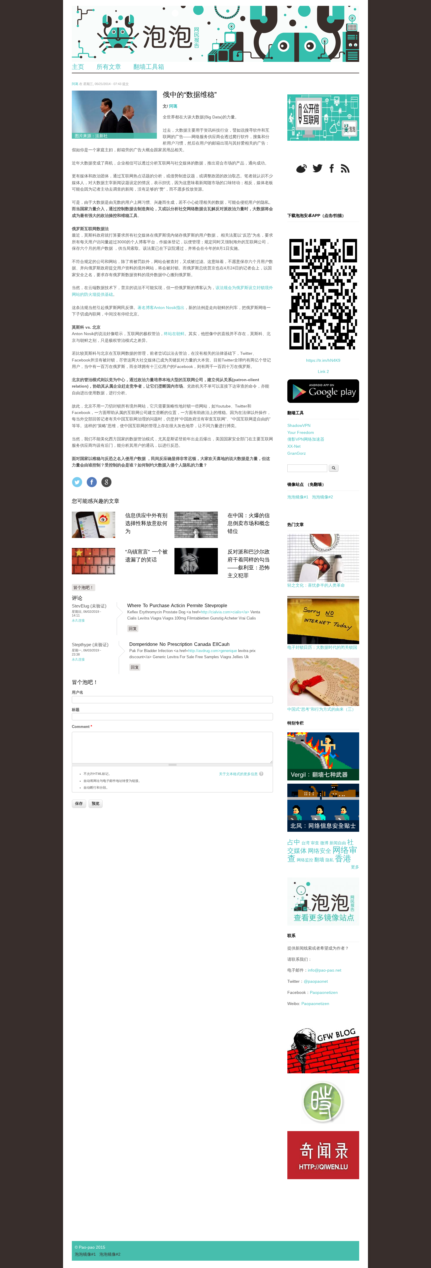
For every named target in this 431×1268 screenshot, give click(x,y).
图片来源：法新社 (91, 135)
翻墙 (319, 860)
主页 (78, 66)
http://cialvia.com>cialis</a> (225, 612)
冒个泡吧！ (83, 587)
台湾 (305, 843)
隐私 (329, 860)
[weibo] (301, 168)
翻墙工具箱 (148, 66)
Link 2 (323, 371)
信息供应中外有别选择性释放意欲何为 (146, 523)
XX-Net (294, 446)
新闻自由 (338, 843)
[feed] (345, 168)
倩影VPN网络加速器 (305, 439)
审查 (315, 843)
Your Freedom (300, 432)
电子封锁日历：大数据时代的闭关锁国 (322, 647)
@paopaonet (316, 981)
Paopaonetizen (324, 992)
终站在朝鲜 (174, 333)
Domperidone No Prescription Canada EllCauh (179, 644)
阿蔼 (75, 84)
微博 (324, 843)
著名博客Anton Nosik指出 (161, 307)
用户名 (77, 692)
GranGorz (296, 453)
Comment (82, 726)
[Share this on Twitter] (77, 482)
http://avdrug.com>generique (212, 651)
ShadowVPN (298, 425)
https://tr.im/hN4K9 (323, 360)
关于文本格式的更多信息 (238, 774)
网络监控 (305, 860)
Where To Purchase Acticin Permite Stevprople (177, 605)
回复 (133, 628)
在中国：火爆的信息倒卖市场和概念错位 (249, 523)
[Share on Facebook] (91, 482)
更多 (355, 867)
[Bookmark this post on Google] (106, 482)
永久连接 (78, 620)
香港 (343, 858)
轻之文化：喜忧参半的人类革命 (316, 585)
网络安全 (319, 851)
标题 (75, 709)
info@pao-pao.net (324, 970)
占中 (293, 842)
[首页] (215, 34)
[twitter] (318, 168)
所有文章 (108, 66)
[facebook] (332, 168)
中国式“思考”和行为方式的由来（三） (321, 709)
